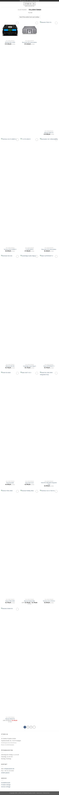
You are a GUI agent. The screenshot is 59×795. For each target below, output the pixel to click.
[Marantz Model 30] (10, 662)
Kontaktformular (5, 782)
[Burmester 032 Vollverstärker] (29, 30)
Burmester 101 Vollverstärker (49, 249)
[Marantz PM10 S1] (49, 75)
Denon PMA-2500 (10, 601)
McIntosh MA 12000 (10, 42)
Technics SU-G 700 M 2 (49, 601)
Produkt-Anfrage (6, 784)
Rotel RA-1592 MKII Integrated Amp (49, 483)
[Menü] (2, 4)
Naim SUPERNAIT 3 (49, 366)
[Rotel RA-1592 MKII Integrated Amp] (49, 426)
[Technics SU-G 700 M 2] (49, 544)
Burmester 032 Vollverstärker (29, 42)
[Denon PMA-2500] (10, 544)
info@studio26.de (9, 768)
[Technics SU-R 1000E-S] (10, 192)
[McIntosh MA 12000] (10, 30)
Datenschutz (46, 793)
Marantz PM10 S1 (48, 132)
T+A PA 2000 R (29, 249)
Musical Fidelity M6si (29, 601)
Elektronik (22, 10)
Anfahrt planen (5, 772)
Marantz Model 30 (10, 718)
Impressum (39, 793)
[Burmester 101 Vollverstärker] (49, 192)
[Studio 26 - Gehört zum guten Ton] (29, 4)
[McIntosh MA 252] (10, 309)
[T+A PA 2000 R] (29, 192)
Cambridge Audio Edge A (29, 366)
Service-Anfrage (5, 786)
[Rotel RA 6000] (10, 426)
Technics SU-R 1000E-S (10, 249)
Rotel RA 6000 (10, 482)
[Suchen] (57, 4)
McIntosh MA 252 (10, 366)
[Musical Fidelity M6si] (29, 544)
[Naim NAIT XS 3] (29, 426)
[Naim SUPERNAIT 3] (49, 309)
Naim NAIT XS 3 (29, 482)
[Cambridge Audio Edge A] (29, 309)
